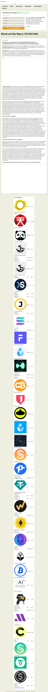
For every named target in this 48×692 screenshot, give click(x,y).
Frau (8, 15)
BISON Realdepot (38, 6)
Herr (5, 15)
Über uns (4, 8)
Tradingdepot (28, 6)
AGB (14, 691)
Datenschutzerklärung (20, 691)
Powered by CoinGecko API (19, 687)
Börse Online (19, 6)
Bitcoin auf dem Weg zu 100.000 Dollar (19, 34)
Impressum (33, 691)
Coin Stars (4, 6)
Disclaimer (28, 691)
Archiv (11, 6)
